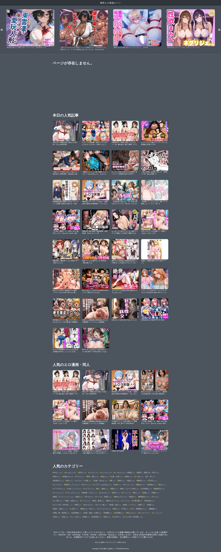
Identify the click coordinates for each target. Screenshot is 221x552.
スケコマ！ (112, 542)
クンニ (126, 493)
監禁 (116, 493)
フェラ (93, 472)
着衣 (121, 480)
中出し (58, 472)
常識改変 (97, 517)
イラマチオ (59, 489)
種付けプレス (121, 497)
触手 (142, 505)
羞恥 (114, 489)
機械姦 (153, 509)
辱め (57, 476)
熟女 (131, 480)
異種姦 (108, 513)
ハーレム (59, 493)
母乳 (116, 509)
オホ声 (117, 517)
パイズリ (106, 472)
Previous (2, 30)
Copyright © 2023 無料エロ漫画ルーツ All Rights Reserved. (110, 548)
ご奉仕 (74, 509)
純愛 (151, 505)
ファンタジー (73, 493)
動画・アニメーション (63, 497)
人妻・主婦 (117, 476)
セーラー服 (101, 505)
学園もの (68, 476)
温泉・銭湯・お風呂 (93, 513)
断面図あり (144, 497)
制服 (131, 472)
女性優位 (119, 513)
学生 (69, 480)
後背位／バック (72, 485)
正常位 (153, 480)
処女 (105, 476)
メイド (126, 501)
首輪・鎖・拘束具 (62, 513)
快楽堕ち (59, 480)
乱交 (162, 485)
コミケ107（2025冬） (63, 505)
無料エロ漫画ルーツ (110, 3)
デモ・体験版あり (139, 509)
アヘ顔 (139, 476)
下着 (125, 509)
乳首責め (150, 501)
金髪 (79, 497)
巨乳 (83, 472)
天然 (57, 517)
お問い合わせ (122, 542)
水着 (117, 485)
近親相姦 (77, 513)
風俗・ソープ (130, 505)
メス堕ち (58, 501)
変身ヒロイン (113, 501)
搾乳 (78, 505)
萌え (137, 493)
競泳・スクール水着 (130, 489)
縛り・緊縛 (103, 489)
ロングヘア (144, 513)
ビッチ (58, 485)
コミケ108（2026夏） (133, 517)
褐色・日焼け (72, 501)
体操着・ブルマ (89, 493)
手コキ (89, 497)
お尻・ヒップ (74, 489)
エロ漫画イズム (103, 542)
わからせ (89, 505)
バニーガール (104, 509)
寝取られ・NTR (88, 509)
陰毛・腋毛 (98, 501)
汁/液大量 (137, 501)
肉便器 (152, 485)
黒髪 (155, 493)
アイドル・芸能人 (104, 497)
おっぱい (70, 472)
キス (156, 497)
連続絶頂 (159, 489)
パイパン (85, 501)
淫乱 (66, 517)
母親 (86, 517)
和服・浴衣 (115, 505)
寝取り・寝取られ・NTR (148, 472)
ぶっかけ (120, 472)
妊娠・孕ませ (101, 480)
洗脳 (146, 493)
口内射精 (147, 489)
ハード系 (76, 517)
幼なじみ (131, 513)
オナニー (129, 485)
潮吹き (141, 485)
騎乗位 (141, 480)
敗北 (107, 517)
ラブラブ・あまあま (103, 485)
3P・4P (150, 476)
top (96, 542)
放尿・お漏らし (61, 509)
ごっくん (157, 513)
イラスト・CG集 (84, 480)
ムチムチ (105, 493)
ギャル (86, 485)
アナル (80, 476)
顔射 (133, 497)
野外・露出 (93, 476)
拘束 (128, 476)
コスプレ (89, 489)
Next (219, 30)
